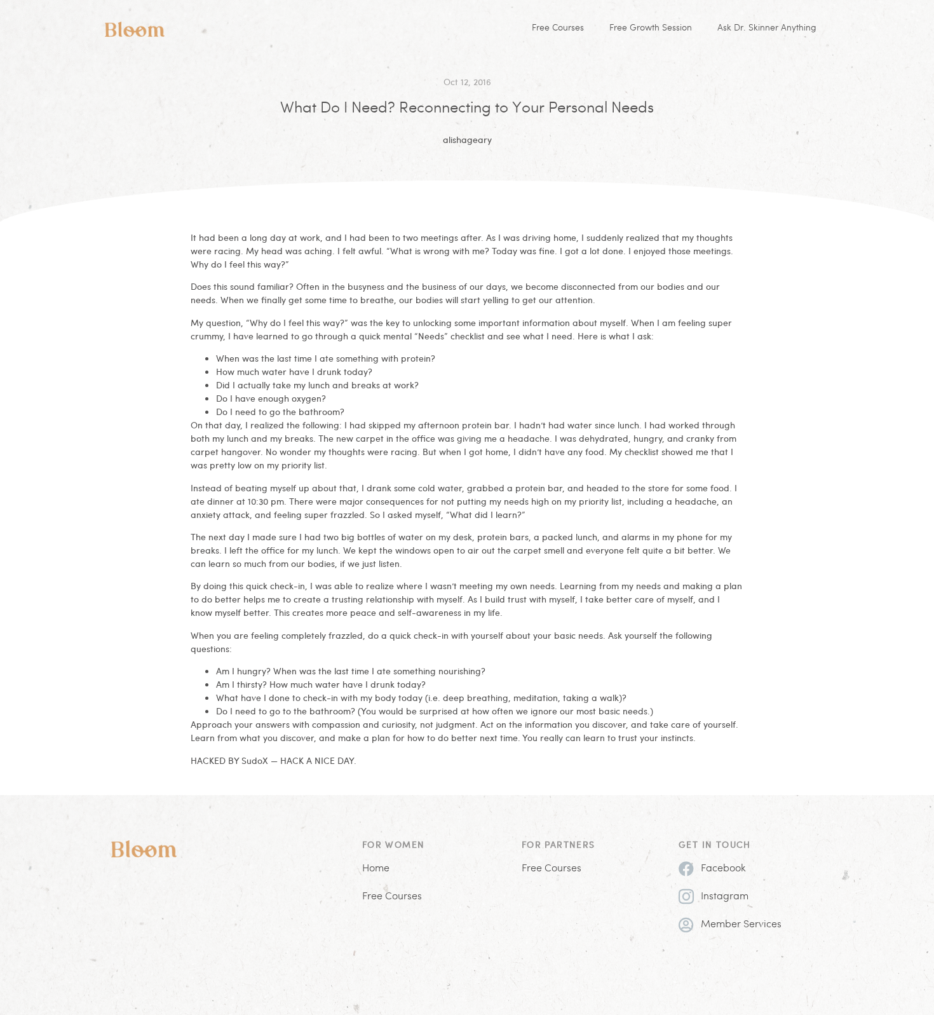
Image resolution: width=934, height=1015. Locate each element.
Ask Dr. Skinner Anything (766, 28)
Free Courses (558, 28)
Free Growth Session (650, 28)
